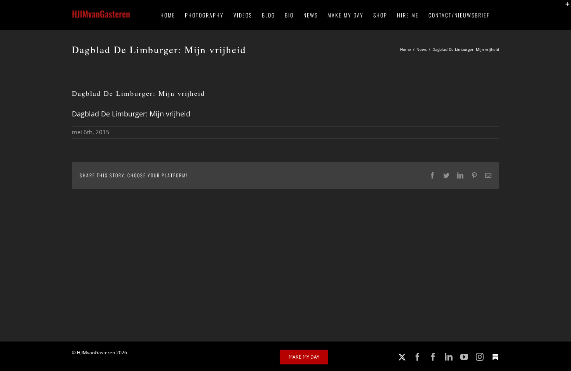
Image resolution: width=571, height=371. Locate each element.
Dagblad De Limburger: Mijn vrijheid (131, 113)
